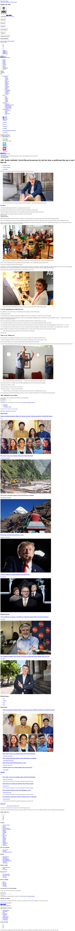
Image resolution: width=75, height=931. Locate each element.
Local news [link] (7, 92)
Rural (4, 836)
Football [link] (6, 98)
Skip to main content (4, 0)
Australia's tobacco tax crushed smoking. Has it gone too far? (15, 574)
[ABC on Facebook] (3, 44)
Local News (5, 857)
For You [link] (4, 60)
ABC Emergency (6, 858)
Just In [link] (4, 59)
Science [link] (6, 85)
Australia (4, 832)
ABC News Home (6, 824)
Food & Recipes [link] (8, 105)
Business (4, 837)
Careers (4, 915)
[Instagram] (3, 816)
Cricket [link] (6, 100)
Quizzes (4, 844)
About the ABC (6, 916)
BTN (4, 881)
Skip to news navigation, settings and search (8, 2)
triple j (4, 868)
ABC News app (6, 856)
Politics (4, 830)
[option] (39, 138)
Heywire (4, 883)
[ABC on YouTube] (3, 45)
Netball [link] (6, 101)
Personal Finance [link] (8, 106)
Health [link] (6, 82)
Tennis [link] (6, 99)
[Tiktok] (3, 814)
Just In (4, 826)
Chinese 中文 (5, 849)
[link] (5, 57)
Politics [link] (4, 61)
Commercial (5, 914)
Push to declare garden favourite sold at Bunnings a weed (16, 790)
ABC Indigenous (6, 859)
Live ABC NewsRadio (7, 829)
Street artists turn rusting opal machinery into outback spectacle (18, 783)
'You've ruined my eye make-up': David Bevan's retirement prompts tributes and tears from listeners (24, 616)
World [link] (4, 62)
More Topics (5, 845)
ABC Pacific (5, 862)
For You (4, 827)
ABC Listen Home (6, 867)
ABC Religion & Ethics (7, 860)
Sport (4, 834)
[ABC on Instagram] (3, 46)
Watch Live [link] (7, 81)
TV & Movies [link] (7, 110)
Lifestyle (4, 841)
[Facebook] (3, 815)
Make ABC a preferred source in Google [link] (8, 411)
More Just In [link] (2, 803)
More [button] (2, 71)
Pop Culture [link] (7, 113)
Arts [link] (6, 114)
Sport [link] (4, 65)
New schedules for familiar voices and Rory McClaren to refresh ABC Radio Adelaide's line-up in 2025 (25, 656)
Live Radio (5, 869)
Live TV (4, 876)
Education (5, 882)
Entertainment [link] (5, 67)
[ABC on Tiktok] (3, 49)
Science (4, 839)
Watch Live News (6, 828)
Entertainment (5, 842)
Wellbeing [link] (7, 103)
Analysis (4, 838)
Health (4, 840)
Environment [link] (7, 89)
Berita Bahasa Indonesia (7, 851)
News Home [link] (5, 76)
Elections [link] (7, 87)
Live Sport (5, 835)
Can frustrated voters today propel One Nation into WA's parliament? (20, 796)
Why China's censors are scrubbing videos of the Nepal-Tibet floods (16, 455)
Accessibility (5, 911)
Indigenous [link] (7, 83)
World (4, 833)
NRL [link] (6, 97)
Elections (4, 831)
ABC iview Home (6, 874)
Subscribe (2, 401)
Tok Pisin (4, 850)
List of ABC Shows (6, 875)
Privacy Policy (5, 917)
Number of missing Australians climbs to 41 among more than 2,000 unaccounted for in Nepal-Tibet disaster (26, 416)
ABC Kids (5, 886)
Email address (3, 398)
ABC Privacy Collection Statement (28, 402)
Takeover (4, 884)
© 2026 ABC (5, 919)
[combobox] (5, 136)
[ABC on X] (3, 47)
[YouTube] (3, 818)
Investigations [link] (7, 90)
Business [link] (4, 63)
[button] (1, 73)
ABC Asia (5, 861)
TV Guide (5, 877)
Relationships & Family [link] (9, 104)
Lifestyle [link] (4, 66)
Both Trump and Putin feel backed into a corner (12, 534)
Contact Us (5, 913)
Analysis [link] (4, 64)
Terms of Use (5, 918)
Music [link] (6, 112)
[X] (3, 820)
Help (4, 912)
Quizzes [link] (4, 69)
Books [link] (6, 111)
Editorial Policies (6, 910)
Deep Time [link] (7, 86)
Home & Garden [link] (8, 108)
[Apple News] (3, 819)
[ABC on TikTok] (3, 924)
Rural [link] (6, 80)
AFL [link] (6, 96)
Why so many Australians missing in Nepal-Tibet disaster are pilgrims (17, 495)
